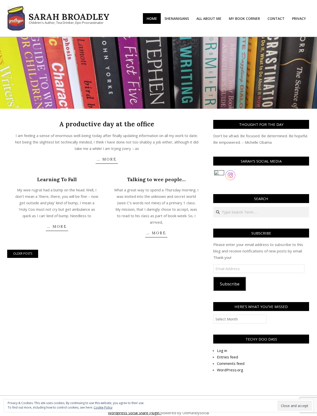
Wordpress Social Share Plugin (134, 412)
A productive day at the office (106, 124)
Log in (222, 350)
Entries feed (227, 356)
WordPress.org (230, 369)
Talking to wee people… (156, 179)
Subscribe (229, 284)
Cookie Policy (103, 407)
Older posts (22, 253)
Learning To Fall (57, 179)
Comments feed (230, 363)
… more (107, 159)
